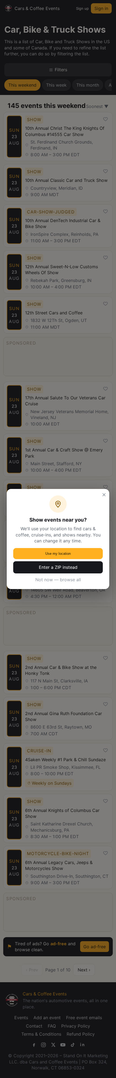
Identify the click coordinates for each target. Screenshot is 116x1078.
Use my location (58, 554)
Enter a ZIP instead (58, 567)
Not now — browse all (58, 579)
